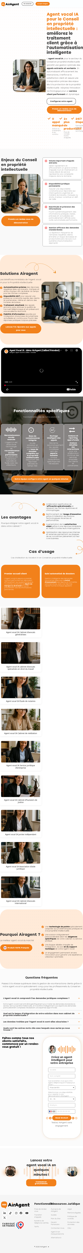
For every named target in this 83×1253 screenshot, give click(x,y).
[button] (41, 998)
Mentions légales (74, 1213)
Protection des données (73, 1223)
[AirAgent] (10, 4)
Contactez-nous (57, 1228)
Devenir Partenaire (55, 1223)
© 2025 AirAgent (40, 1247)
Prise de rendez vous (40, 1210)
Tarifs (36, 1227)
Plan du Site (55, 1219)
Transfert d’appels (38, 1216)
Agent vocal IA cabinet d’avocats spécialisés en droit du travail (20, 667)
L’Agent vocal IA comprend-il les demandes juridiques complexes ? (36, 998)
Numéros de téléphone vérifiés (41, 1222)
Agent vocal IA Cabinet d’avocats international (20, 902)
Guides (53, 1215)
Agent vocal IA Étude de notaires (20, 701)
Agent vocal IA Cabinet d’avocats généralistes (20, 633)
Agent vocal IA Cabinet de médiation (20, 733)
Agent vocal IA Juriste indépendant (20, 834)
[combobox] (52, 1111)
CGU (69, 1228)
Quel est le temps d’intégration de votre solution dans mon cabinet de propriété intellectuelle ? (38, 1014)
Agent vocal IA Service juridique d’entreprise (20, 766)
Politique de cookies (72, 1218)
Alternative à (56, 1238)
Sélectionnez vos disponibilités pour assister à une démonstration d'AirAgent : (60, 1094)
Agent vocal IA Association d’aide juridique (20, 867)
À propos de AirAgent (56, 1210)
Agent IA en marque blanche (57, 1233)
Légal (69, 1209)
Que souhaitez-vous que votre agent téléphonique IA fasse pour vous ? (61, 1083)
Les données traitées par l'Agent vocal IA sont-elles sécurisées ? (36, 1022)
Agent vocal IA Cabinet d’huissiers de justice (20, 801)
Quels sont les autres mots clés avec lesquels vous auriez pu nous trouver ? (36, 1029)
